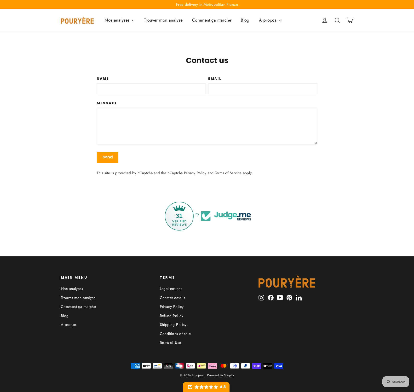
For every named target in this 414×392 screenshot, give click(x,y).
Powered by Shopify (220, 375)
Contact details (172, 297)
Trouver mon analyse (163, 20)
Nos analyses (118, 20)
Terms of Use (170, 342)
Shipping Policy (173, 324)
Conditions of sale (175, 333)
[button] (206, 387)
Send (108, 157)
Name (103, 79)
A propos (268, 20)
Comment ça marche (211, 20)
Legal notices (171, 288)
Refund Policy (172, 315)
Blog (245, 20)
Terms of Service (228, 173)
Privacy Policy (195, 173)
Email (215, 79)
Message (107, 103)
